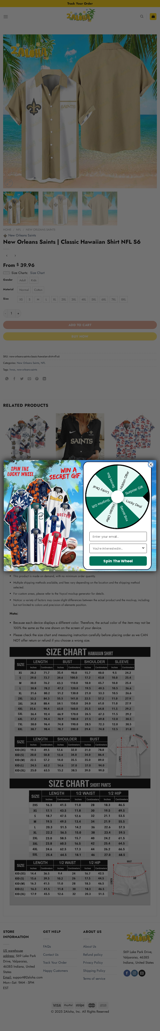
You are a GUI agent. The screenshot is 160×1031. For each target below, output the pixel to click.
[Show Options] (143, 548)
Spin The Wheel (118, 561)
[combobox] (117, 548)
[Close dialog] (150, 464)
